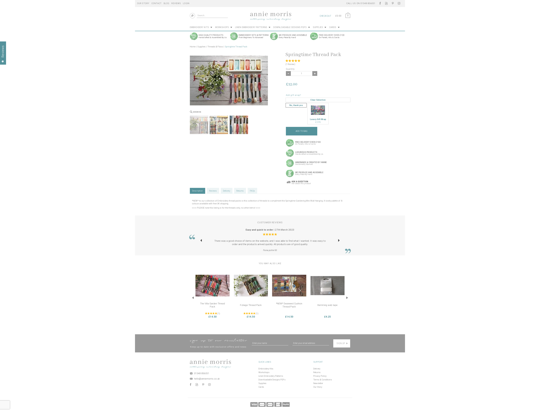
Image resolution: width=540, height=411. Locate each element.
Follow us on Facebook (380, 3)
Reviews (176, 3)
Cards (261, 387)
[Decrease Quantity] (288, 73)
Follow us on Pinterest (392, 3)
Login (186, 3)
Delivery (226, 191)
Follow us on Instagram (399, 3)
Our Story (317, 387)
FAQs (252, 191)
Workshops (264, 372)
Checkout (325, 16)
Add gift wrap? (293, 95)
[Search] (192, 15)
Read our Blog (386, 3)
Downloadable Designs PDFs (272, 380)
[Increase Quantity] (314, 73)
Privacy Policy (320, 376)
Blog (166, 3)
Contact (156, 3)
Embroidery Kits (265, 369)
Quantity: (290, 69)
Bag (346, 15)
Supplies (262, 383)
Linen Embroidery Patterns (270, 376)
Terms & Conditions (322, 380)
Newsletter (318, 383)
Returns (240, 191)
